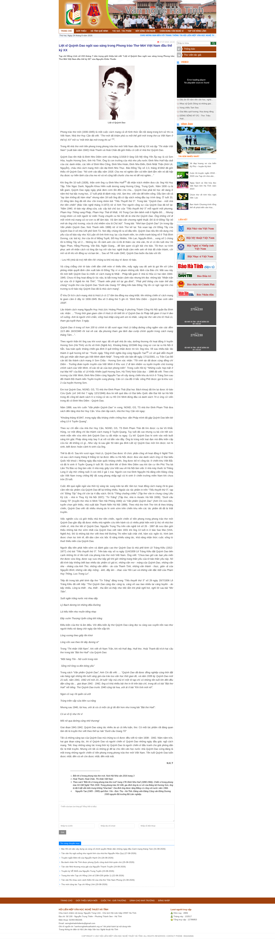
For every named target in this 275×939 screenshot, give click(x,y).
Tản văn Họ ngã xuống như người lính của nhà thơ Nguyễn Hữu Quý (98, 853)
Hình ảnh (187, 124)
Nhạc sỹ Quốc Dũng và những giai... (196, 103)
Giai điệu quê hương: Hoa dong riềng (197, 111)
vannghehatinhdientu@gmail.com (80, 923)
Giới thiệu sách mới (86, 900)
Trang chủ (66, 900)
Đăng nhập (164, 900)
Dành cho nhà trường (142, 900)
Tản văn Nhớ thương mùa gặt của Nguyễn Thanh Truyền (93, 866)
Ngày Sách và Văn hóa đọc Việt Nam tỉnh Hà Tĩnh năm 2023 (203, 186)
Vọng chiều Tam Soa (189, 107)
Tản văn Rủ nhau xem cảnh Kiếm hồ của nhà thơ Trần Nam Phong (98, 880)
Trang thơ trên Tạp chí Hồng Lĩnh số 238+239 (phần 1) (92, 875)
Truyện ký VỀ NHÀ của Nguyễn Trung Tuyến (87, 871)
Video (184, 62)
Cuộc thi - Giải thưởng (113, 900)
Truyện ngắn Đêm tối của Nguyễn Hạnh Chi (87, 858)
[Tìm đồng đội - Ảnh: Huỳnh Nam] (196, 141)
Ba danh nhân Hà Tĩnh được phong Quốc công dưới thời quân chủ (97, 862)
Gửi (62, 832)
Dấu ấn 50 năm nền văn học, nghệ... (196, 99)
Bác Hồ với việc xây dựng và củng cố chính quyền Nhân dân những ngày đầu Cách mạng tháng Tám (113, 849)
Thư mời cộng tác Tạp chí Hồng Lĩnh (84, 884)
